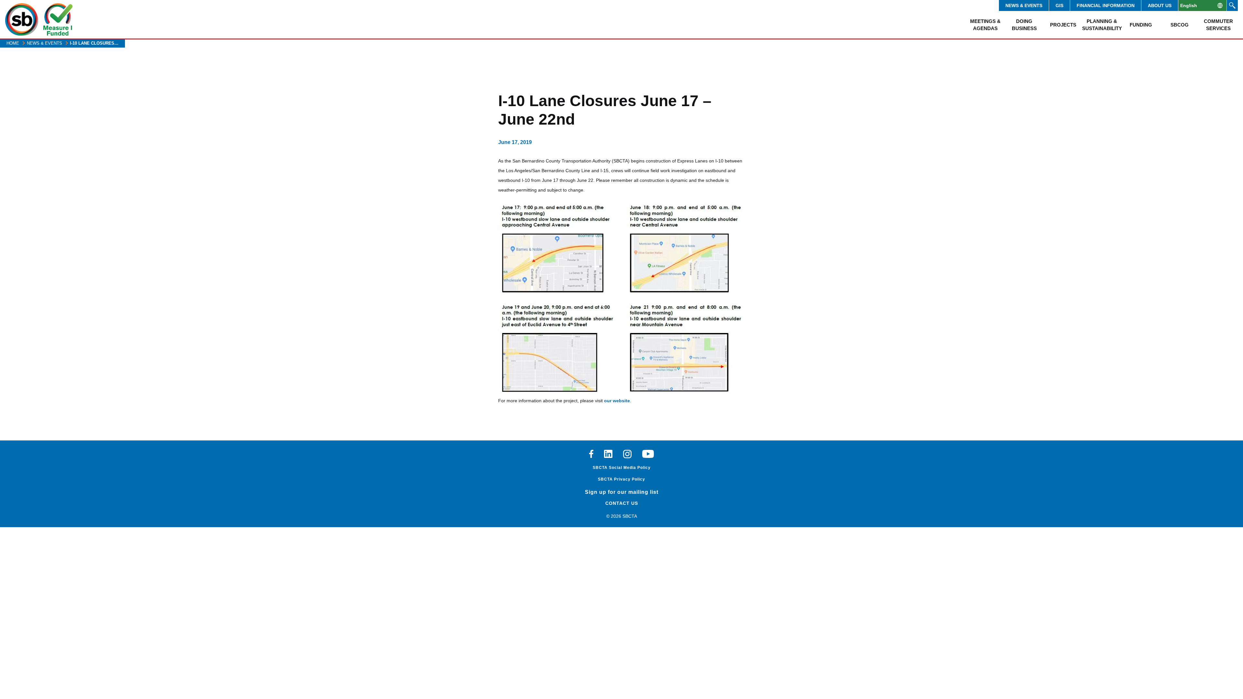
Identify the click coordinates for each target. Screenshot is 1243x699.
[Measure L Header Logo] (58, 19)
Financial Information (1106, 5)
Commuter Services (1218, 24)
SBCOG (1179, 25)
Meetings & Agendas (985, 24)
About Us (1159, 5)
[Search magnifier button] (1232, 5)
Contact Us (621, 503)
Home (12, 43)
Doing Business (1024, 24)
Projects (1063, 25)
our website (617, 400)
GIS (1059, 5)
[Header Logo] (21, 19)
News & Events (1023, 5)
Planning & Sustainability (1101, 24)
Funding (1141, 25)
